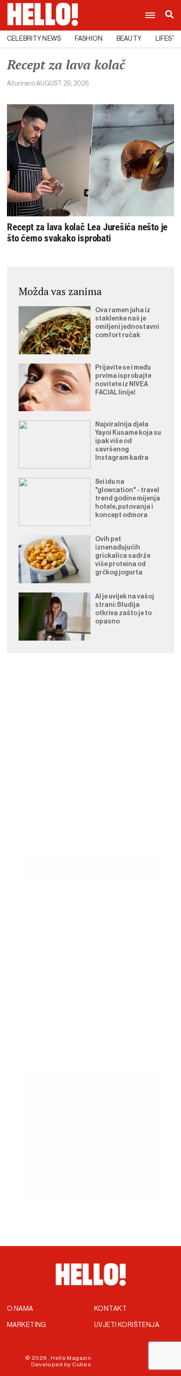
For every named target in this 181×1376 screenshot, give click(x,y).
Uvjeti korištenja (126, 1325)
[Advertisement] (90, 764)
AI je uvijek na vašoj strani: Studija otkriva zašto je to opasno (124, 609)
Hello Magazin (71, 1358)
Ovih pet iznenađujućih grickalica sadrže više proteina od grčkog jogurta (122, 556)
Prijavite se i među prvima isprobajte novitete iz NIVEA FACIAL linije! (123, 380)
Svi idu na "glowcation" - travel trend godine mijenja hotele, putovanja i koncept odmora (127, 498)
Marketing (26, 1325)
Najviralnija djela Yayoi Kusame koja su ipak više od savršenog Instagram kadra (128, 441)
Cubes (81, 1364)
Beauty (129, 39)
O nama (20, 1309)
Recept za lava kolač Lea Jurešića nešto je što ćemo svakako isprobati (87, 233)
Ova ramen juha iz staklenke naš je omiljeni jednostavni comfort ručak (127, 323)
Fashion (89, 39)
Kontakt (110, 1309)
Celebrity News (34, 39)
